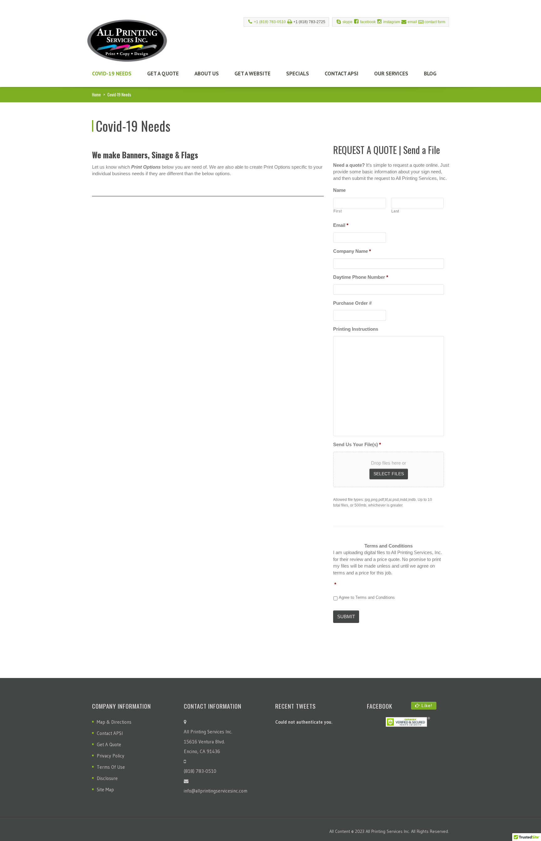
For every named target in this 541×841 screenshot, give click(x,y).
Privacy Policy (110, 756)
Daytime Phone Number (360, 277)
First (337, 211)
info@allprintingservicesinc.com (215, 791)
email (412, 22)
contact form (435, 22)
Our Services (391, 73)
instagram (391, 22)
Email (340, 225)
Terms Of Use (111, 767)
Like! (426, 705)
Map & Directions (114, 722)
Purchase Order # (352, 303)
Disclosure (107, 778)
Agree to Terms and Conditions (367, 597)
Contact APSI (341, 73)
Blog (430, 73)
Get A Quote (163, 73)
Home (96, 94)
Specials (297, 73)
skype (348, 22)
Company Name (352, 251)
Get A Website (252, 73)
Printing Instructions (355, 329)
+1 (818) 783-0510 (270, 22)
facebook (368, 22)
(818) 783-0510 (200, 771)
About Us (206, 73)
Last (395, 211)
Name (339, 190)
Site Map (105, 790)
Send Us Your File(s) (357, 444)
